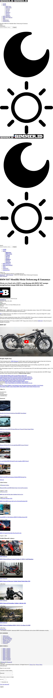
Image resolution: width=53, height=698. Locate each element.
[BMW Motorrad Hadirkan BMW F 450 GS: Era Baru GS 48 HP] (11, 621)
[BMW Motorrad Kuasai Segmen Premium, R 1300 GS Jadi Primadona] (11, 555)
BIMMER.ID (3, 299)
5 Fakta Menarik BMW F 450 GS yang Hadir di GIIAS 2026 (13, 375)
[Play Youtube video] (26, 341)
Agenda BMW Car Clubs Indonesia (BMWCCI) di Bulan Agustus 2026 (13, 517)
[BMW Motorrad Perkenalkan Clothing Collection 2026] (11, 599)
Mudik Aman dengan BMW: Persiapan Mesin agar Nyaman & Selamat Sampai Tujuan (17, 429)
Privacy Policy (39, 664)
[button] (2, 629)
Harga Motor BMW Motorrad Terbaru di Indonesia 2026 (12, 380)
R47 (1, 313)
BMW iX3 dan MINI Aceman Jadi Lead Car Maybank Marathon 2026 (13, 501)
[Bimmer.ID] (14, 1)
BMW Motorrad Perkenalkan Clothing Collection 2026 (13, 603)
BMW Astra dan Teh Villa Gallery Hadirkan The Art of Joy (11, 494)
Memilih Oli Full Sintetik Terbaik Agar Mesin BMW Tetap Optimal (13, 413)
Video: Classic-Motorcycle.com (25, 383)
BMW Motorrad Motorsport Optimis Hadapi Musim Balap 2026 (15, 581)
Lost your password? (4, 684)
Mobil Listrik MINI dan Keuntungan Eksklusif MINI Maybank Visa (13, 477)
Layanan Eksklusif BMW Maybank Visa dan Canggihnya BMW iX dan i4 (14, 461)
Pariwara (2, 415)
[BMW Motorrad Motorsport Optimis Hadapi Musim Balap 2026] (11, 577)
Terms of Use (32, 664)
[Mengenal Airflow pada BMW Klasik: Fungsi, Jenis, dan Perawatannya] (4, 485)
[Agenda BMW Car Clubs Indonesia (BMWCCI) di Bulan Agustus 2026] (5, 514)
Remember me (4, 682)
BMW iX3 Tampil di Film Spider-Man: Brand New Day (10, 533)
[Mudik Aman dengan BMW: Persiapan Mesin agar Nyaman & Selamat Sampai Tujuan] (5, 426)
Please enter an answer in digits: (7, 677)
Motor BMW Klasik (14, 381)
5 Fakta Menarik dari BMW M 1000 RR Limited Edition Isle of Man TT (16, 376)
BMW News (7, 415)
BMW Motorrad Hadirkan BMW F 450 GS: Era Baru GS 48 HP (15, 625)
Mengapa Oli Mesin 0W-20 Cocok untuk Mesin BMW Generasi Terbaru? (14, 445)
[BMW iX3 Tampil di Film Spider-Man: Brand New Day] (5, 530)
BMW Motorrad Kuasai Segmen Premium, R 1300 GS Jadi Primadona (16, 559)
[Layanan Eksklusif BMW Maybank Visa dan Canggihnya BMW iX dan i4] (5, 458)
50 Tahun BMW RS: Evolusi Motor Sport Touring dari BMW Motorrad (15, 379)
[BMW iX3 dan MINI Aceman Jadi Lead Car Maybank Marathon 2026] (6, 498)
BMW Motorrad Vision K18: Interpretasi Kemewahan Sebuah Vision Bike (16, 378)
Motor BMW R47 (22, 381)
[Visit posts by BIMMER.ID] (5, 297)
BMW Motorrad (3, 276)
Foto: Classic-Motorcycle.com (11, 383)
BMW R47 (40, 320)
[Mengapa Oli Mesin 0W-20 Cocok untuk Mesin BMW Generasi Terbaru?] (5, 442)
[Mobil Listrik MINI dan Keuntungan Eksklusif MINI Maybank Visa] (5, 474)
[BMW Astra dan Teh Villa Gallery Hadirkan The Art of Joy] (3, 491)
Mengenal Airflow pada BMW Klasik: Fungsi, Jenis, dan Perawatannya (14, 487)
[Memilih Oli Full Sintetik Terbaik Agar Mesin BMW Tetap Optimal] (5, 410)
